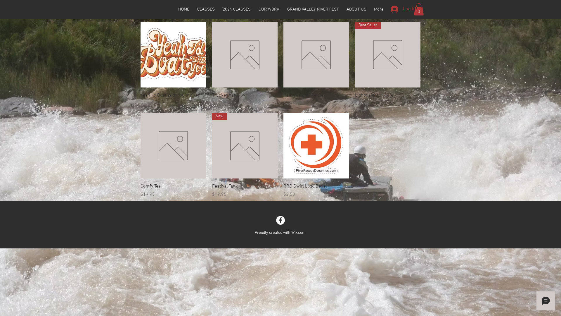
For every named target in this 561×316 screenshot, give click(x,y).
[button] (419, 9)
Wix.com (298, 232)
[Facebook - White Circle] (280, 220)
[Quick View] (173, 55)
